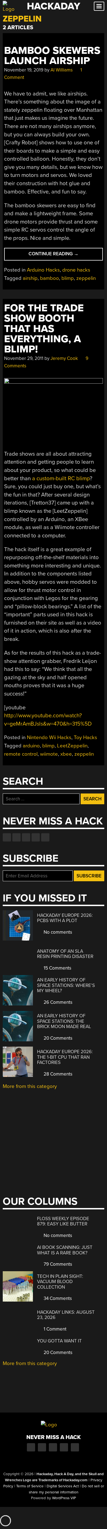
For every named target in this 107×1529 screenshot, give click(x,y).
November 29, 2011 (23, 358)
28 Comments (57, 1074)
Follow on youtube (26, 837)
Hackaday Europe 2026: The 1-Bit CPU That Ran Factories (65, 1057)
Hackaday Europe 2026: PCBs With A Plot (65, 918)
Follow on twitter (16, 837)
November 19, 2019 (23, 70)
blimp (67, 278)
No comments (57, 932)
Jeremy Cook (64, 358)
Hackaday (53, 6)
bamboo (49, 278)
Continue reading (62, 255)
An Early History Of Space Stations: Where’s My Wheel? (66, 985)
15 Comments (57, 968)
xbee (66, 754)
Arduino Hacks (43, 270)
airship (30, 278)
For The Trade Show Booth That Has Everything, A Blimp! (44, 329)
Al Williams (61, 70)
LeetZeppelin (72, 746)
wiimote (49, 754)
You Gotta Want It (59, 1341)
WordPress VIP (64, 1498)
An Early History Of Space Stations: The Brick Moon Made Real (64, 1021)
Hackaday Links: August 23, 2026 (66, 1315)
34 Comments (57, 1298)
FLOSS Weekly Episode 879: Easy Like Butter (63, 1221)
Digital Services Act (63, 1486)
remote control (21, 754)
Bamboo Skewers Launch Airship (52, 55)
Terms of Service (30, 1486)
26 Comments (57, 1002)
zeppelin (86, 278)
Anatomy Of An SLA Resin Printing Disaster (65, 954)
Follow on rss (36, 837)
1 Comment (54, 1329)
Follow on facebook (7, 837)
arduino (31, 746)
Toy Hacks (85, 737)
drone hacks (76, 270)
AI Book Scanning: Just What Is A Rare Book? (64, 1250)
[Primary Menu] (99, 6)
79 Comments (57, 1264)
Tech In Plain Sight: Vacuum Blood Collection (60, 1281)
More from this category (30, 1086)
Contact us (45, 837)
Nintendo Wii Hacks (49, 737)
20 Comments (57, 1038)
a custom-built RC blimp (61, 478)
